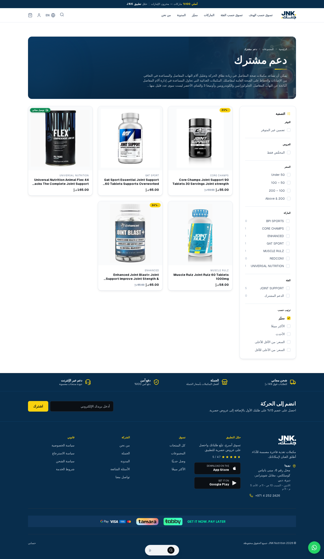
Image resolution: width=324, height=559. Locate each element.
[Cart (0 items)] (30, 15)
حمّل (137, 4)
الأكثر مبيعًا (178, 469)
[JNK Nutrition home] (288, 15)
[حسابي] (39, 15)
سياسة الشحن (65, 461)
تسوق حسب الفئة (232, 15)
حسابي (32, 543)
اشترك (38, 406)
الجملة (125, 453)
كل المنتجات (177, 445)
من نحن (166, 15)
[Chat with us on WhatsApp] (314, 547)
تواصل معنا (122, 477)
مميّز (195, 15)
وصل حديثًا (178, 461)
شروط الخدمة (65, 469)
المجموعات (268, 49)
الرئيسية (283, 49)
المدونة (181, 15)
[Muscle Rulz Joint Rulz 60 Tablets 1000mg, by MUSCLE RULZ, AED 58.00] (200, 245)
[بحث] (62, 14)
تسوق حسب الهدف (261, 15)
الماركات (209, 15)
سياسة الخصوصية (63, 445)
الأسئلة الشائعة (120, 469)
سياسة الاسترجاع (63, 453)
